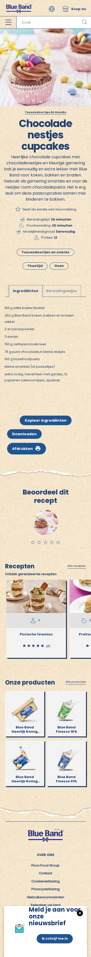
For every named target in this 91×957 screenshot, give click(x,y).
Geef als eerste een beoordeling (49, 209)
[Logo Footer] (45, 830)
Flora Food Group (45, 865)
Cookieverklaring (45, 881)
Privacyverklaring (45, 889)
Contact (45, 873)
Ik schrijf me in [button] (55, 938)
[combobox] (53, 22)
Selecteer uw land (45, 905)
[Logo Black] (19, 2)
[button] (52, 9)
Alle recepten (76, 566)
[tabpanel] (45, 349)
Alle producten (75, 682)
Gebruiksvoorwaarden (45, 897)
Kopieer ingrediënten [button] (45, 420)
